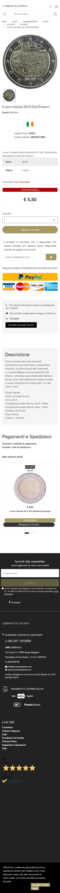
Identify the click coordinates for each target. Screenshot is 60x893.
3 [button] (34, 533)
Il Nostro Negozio (11, 730)
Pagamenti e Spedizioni (14, 744)
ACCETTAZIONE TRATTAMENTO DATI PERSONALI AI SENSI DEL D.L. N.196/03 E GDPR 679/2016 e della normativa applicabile (31, 591)
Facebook (16, 602)
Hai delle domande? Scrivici (21, 324)
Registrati (30, 582)
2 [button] (31, 533)
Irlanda (5, 112)
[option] (30, 61)
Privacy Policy (9, 741)
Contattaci (14, 318)
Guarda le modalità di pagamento (19, 443)
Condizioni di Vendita (13, 737)
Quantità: (7, 213)
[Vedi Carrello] (56, 14)
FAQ (4, 748)
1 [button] (27, 533)
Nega (35, 888)
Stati (4, 734)
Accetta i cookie (40, 884)
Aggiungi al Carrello (30, 229)
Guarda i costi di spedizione (16, 447)
